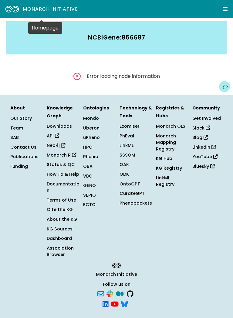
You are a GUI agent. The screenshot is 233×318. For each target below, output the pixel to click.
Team (16, 128)
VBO (88, 176)
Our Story (21, 118)
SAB (14, 137)
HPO (88, 147)
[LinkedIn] (106, 303)
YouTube (202, 157)
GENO (89, 185)
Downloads (59, 126)
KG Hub (164, 158)
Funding (19, 166)
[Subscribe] (100, 293)
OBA (88, 166)
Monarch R (59, 155)
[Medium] (120, 293)
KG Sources (60, 229)
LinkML (126, 145)
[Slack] (109, 293)
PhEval (127, 136)
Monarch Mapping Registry (166, 142)
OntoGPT (130, 184)
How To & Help (63, 174)
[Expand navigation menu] (225, 9)
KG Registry (169, 168)
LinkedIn (201, 147)
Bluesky (201, 166)
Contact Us (23, 147)
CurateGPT (132, 193)
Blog (198, 137)
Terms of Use (61, 200)
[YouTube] (115, 303)
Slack (199, 128)
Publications (24, 157)
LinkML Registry (165, 181)
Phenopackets (136, 203)
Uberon (91, 128)
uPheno (91, 137)
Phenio (90, 157)
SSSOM (127, 155)
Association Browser (60, 251)
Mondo (91, 118)
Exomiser (130, 126)
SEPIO (89, 195)
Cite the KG (60, 209)
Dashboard (59, 238)
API (51, 136)
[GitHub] (130, 293)
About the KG (62, 219)
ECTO (89, 205)
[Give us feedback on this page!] (224, 86)
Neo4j (54, 145)
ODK (124, 174)
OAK (124, 164)
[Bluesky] (124, 303)
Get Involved (206, 118)
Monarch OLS (170, 126)
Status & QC (61, 164)
